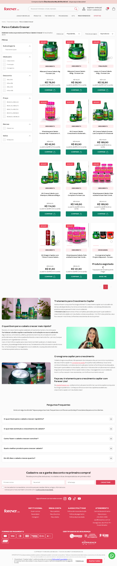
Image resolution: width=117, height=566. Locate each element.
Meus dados (55, 517)
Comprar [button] (48, 90)
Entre (89, 9)
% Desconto (10, 139)
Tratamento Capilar (12, 21)
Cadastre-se (97, 9)
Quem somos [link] (35, 511)
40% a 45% (10, 90)
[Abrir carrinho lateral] (113, 8)
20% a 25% (10, 83)
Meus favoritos (55, 514)
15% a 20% (10, 79)
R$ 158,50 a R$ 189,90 (13, 116)
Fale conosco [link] (102, 514)
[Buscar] (75, 9)
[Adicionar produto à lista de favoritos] (59, 58)
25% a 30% (10, 87)
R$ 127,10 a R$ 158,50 (13, 113)
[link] (23, 16)
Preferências (80, 561)
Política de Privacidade (59, 559)
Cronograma (10, 68)
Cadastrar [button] (105, 482)
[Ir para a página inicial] (11, 8)
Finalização (10, 64)
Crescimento (10, 60)
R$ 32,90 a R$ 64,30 (13, 102)
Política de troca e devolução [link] (77, 511)
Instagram (35, 517)
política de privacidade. (44, 490)
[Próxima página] (111, 287)
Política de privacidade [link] (76, 517)
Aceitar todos (94, 561)
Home (3, 21)
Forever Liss (10, 128)
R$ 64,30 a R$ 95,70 (13, 105)
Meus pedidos (55, 511)
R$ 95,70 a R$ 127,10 (12, 109)
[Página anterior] (100, 287)
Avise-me (103, 276)
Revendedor (35, 514)
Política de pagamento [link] (76, 514)
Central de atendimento (102, 511)
